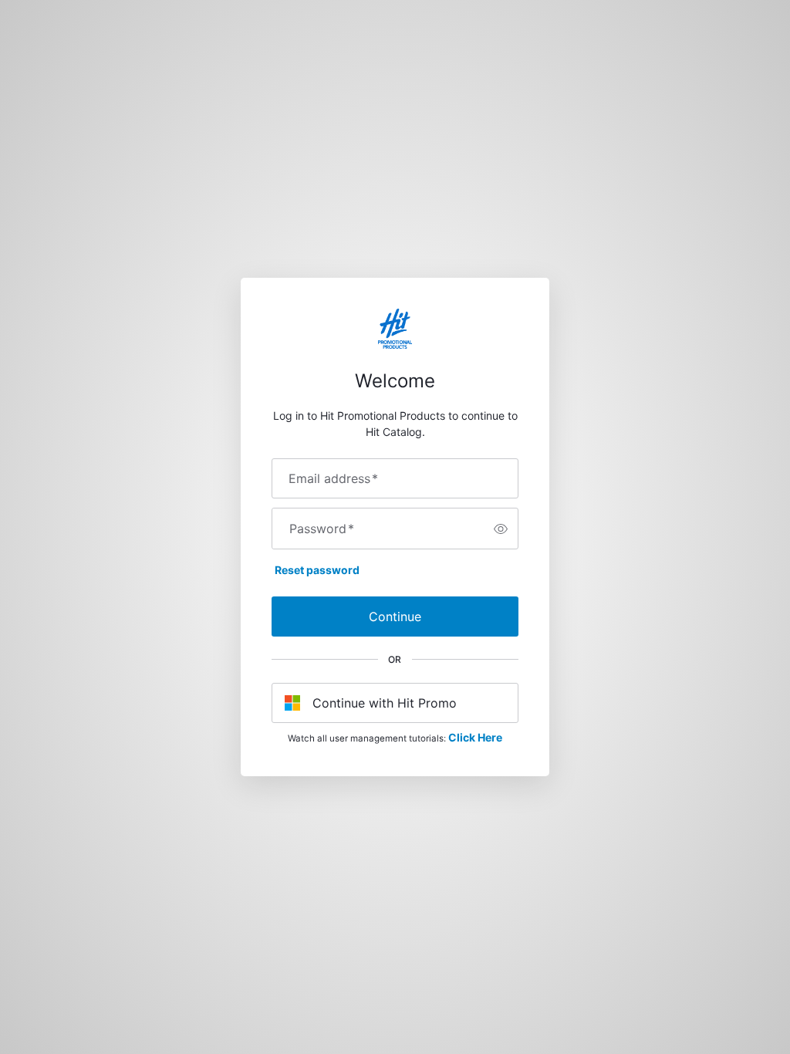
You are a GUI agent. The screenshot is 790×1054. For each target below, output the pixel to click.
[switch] (501, 528)
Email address (333, 478)
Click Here (475, 737)
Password (321, 528)
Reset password (317, 569)
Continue (395, 616)
